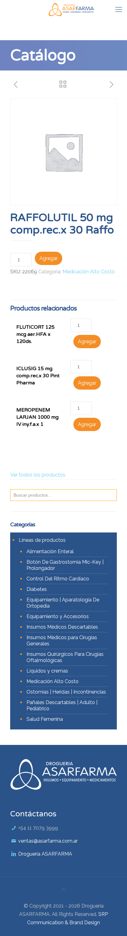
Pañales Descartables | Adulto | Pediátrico (62, 705)
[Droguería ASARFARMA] (71, 9)
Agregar (48, 258)
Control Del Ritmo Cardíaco (58, 579)
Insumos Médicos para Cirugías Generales (62, 641)
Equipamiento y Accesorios (58, 616)
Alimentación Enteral (50, 551)
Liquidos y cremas (47, 671)
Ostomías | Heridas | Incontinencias (66, 692)
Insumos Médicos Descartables (62, 627)
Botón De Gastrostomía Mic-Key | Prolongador (65, 565)
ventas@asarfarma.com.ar (48, 841)
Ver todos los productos (37, 475)
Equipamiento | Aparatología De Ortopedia (63, 603)
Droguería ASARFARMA (45, 854)
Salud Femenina (45, 719)
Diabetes (37, 589)
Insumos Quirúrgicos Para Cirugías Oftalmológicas (65, 657)
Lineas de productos (42, 540)
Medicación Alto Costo (89, 272)
